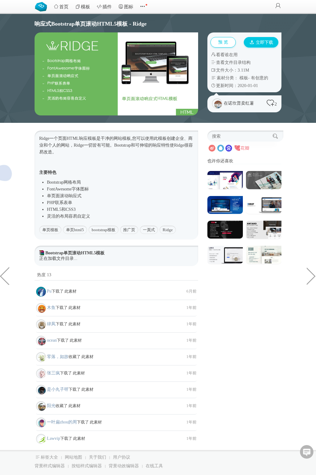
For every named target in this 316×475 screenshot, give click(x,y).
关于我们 (97, 457)
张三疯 (53, 373)
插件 (107, 6)
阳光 (51, 405)
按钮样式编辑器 (87, 466)
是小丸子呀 (58, 389)
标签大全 (49, 457)
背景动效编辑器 (124, 466)
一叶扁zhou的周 (62, 422)
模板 (85, 6)
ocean (52, 340)
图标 (128, 6)
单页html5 (75, 229)
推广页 (129, 229)
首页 (64, 6)
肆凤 (51, 324)
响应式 (75, 196)
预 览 (223, 42)
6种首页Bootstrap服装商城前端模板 (4, 275)
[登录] (278, 6)
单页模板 (50, 229)
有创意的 (259, 78)
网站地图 (73, 457)
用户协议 (121, 457)
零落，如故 (58, 356)
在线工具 (154, 466)
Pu (49, 291)
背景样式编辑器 (50, 466)
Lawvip (53, 438)
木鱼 (51, 307)
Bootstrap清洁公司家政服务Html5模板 (311, 275)
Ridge (168, 229)
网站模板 (122, 138)
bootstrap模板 (103, 229)
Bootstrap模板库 (42, 6)
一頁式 (149, 229)
